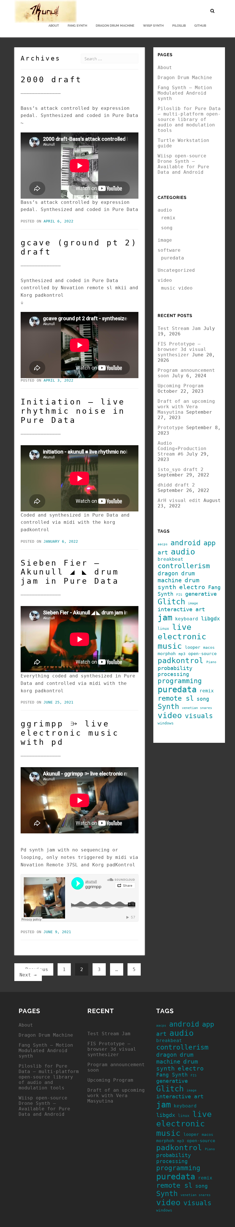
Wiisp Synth (153, 26)
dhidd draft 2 (176, 485)
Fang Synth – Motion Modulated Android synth (185, 93)
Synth (168, 706)
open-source (202, 653)
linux (163, 628)
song (167, 227)
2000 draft (51, 79)
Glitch (171, 601)
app (209, 543)
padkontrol (180, 660)
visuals (199, 716)
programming (180, 681)
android (186, 543)
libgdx (210, 618)
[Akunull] (45, 7)
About (53, 26)
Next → (28, 975)
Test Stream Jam (179, 328)
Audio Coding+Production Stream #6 (182, 448)
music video (177, 288)
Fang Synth (77, 26)
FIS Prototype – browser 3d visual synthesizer (182, 349)
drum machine (176, 577)
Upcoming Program (180, 385)
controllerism (184, 566)
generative (201, 594)
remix (168, 217)
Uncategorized (176, 270)
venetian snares (197, 708)
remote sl (176, 698)
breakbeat (170, 559)
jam (165, 617)
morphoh (167, 653)
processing (173, 674)
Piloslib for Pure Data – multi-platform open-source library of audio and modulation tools (189, 119)
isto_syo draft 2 (180, 469)
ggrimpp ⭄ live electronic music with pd (70, 733)
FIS (179, 595)
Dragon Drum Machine (115, 26)
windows (166, 723)
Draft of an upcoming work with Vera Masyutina (186, 406)
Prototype (170, 427)
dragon (168, 573)
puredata (172, 258)
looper (192, 647)
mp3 (182, 654)
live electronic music (182, 636)
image (165, 240)
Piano (211, 662)
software (169, 250)
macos (209, 647)
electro (192, 587)
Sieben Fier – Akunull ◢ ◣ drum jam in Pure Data (70, 572)
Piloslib (179, 26)
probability (175, 668)
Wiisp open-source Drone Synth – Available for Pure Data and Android (183, 164)
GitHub (200, 26)
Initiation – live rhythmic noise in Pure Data (73, 411)
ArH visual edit (179, 500)
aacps (163, 544)
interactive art (181, 609)
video (165, 280)
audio (165, 210)
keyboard (186, 619)
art (163, 552)
